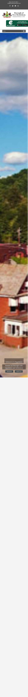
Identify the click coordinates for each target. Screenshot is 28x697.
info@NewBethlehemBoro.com (14, 3)
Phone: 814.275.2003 (13, 2)
